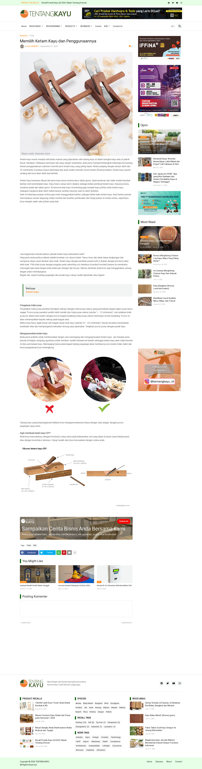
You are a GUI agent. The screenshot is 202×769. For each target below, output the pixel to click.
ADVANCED (85, 26)
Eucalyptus (114, 703)
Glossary (159, 761)
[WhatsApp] (58, 552)
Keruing (98, 708)
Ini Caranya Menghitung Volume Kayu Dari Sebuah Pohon (165, 273)
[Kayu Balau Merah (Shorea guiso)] (136, 718)
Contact (178, 761)
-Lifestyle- (106, 746)
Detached (96, 727)
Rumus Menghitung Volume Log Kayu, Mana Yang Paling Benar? (166, 258)
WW (34, 545)
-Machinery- (95, 741)
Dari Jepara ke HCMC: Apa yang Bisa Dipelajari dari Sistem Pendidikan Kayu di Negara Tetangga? (165, 178)
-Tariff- (78, 741)
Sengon (101, 712)
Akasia (78, 703)
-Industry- (79, 737)
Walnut (108, 712)
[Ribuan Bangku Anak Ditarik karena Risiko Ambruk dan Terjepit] (26, 730)
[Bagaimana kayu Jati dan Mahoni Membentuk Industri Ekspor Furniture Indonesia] (136, 743)
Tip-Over (101, 722)
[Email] (69, 552)
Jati (85, 708)
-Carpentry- (90, 750)
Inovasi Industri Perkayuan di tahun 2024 (74, 585)
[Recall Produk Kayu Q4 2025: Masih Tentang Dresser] (26, 743)
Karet (91, 708)
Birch (106, 703)
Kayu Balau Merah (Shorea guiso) (160, 715)
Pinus (85, 712)
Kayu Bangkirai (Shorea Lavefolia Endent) (163, 287)
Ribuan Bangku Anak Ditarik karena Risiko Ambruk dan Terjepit (53, 729)
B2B (106, 26)
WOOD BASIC (35, 26)
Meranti (114, 708)
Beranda (23, 36)
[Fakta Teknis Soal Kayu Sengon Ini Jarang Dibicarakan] (136, 730)
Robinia (93, 712)
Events (98, 26)
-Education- (101, 750)
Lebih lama (126, 623)
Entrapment (114, 722)
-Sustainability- (94, 746)
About (169, 761)
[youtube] (177, 3)
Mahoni (106, 708)
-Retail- (105, 741)
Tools (32, 36)
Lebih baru (26, 623)
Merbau (122, 708)
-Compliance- (115, 741)
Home (24, 26)
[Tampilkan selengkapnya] (74, 552)
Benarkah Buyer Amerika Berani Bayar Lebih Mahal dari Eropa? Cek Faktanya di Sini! (166, 161)
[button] (173, 26)
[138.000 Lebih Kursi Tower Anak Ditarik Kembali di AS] (26, 706)
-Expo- (87, 737)
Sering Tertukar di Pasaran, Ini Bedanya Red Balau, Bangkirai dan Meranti (162, 704)
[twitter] (173, 3)
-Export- (86, 741)
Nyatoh (78, 712)
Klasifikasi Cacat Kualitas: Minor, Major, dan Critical (164, 299)
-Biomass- (80, 750)
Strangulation (82, 727)
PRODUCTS (70, 26)
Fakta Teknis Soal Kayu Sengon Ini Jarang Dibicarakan (160, 729)
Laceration (109, 727)
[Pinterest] (64, 552)
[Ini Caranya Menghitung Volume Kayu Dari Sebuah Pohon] (145, 273)
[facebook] (169, 3)
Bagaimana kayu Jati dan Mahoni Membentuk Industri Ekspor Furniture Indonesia (161, 743)
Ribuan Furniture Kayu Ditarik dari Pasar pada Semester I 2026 (52, 716)
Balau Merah (88, 703)
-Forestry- (105, 737)
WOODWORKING (53, 26)
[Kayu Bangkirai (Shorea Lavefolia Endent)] (145, 289)
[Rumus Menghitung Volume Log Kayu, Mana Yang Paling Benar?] (145, 258)
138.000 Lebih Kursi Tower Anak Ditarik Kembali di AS (52, 704)
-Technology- (116, 737)
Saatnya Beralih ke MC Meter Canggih (34, 585)
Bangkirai (98, 703)
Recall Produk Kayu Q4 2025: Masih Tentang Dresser (51, 741)
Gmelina (79, 708)
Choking (81, 722)
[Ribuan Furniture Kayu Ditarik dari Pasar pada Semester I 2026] (26, 718)
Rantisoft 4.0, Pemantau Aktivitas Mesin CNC (114, 585)
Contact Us (117, 26)
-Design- (95, 737)
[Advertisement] (76, 226)
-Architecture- (81, 746)
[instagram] (181, 3)
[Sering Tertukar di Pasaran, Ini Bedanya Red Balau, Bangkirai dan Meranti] (136, 706)
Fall (91, 722)
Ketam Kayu (32, 291)
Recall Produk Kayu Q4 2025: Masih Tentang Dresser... (65, 3)
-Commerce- (117, 746)
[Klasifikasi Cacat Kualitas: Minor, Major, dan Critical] (145, 301)
